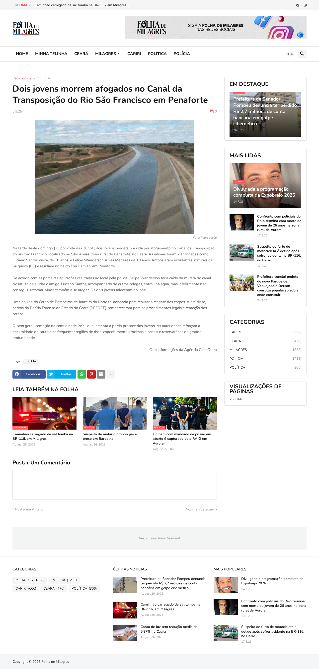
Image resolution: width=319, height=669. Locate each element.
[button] (290, 54)
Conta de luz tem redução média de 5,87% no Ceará (169, 629)
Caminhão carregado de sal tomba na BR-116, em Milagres (42, 436)
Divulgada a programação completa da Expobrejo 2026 (272, 581)
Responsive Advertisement (159, 538)
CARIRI (134, 53)
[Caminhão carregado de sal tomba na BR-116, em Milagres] (125, 610)
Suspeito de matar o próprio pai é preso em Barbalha (110, 436)
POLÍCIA (182, 53)
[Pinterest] (91, 374)
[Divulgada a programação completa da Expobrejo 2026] (226, 585)
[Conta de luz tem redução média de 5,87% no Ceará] (125, 633)
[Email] (101, 374)
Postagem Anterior (30, 509)
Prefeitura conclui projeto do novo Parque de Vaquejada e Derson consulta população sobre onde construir (278, 286)
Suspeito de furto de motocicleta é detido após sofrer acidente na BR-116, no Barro (279, 253)
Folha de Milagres (55, 661)
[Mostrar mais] (111, 374)
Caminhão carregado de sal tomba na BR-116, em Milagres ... (82, 5)
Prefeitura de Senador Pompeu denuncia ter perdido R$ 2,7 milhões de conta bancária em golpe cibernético (173, 583)
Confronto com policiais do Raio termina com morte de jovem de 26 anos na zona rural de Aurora (279, 223)
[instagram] (305, 5)
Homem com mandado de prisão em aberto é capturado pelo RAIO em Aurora (182, 439)
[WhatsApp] (82, 374)
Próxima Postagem (199, 509)
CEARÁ (81, 53)
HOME (22, 53)
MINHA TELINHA (51, 53)
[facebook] (297, 5)
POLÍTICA (157, 53)
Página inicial (22, 79)
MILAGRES (105, 53)
